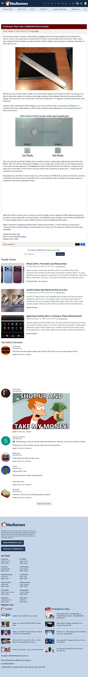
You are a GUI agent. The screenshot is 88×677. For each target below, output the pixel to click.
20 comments (43, 281)
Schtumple (16, 389)
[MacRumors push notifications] (66, 3)
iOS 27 (33, 9)
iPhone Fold (22, 9)
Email (2, 563)
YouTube (8, 609)
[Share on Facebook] (82, 244)
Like (23, 354)
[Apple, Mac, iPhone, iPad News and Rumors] (16, 6)
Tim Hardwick (24, 574)
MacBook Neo (76, 9)
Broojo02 (16, 489)
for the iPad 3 (61, 36)
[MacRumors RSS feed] (70, 3)
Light (39, 667)
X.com (7, 563)
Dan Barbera (5, 590)
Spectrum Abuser (19, 437)
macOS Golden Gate (59, 9)
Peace (15, 466)
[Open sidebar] (85, 3)
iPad (18, 234)
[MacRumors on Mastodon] (59, 3)
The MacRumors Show (60, 609)
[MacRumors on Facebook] (52, 3)
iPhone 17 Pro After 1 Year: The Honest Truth (28, 649)
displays (42, 36)
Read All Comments (44, 504)
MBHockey (16, 453)
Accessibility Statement (7, 663)
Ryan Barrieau (24, 590)
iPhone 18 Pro (8, 9)
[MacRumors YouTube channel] (62, 3)
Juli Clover (4, 566)
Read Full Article (31, 281)
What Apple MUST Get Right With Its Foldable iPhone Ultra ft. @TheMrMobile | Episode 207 (70, 616)
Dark (43, 667)
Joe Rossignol (60, 266)
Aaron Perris (23, 598)
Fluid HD (31, 667)
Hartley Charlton (6, 582)
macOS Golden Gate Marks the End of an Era (46, 290)
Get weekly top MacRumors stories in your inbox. (44, 250)
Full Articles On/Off (18, 667)
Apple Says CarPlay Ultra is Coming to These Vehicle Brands (54, 316)
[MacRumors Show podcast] (44, 3)
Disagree (28, 354)
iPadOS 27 (44, 9)
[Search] (82, 4)
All (85, 9)
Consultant (16, 346)
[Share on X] (77, 244)
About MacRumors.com (12, 543)
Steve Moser (4, 598)
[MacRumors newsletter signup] (73, 3)
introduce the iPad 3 (25, 225)
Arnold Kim (4, 559)
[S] (5, 445)
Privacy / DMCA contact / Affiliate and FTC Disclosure (16, 660)
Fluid (26, 667)
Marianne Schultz (25, 582)
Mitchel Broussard (6, 574)
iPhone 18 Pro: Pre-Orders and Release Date (46, 264)
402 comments (9, 244)
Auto (36, 667)
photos (34, 36)
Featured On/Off (6, 667)
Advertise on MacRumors (13, 549)
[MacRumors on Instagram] (48, 3)
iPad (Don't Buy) (20, 236)
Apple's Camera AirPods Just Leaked (25, 616)
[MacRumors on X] (55, 3)
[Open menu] (2, 3)
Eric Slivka (35, 31)
